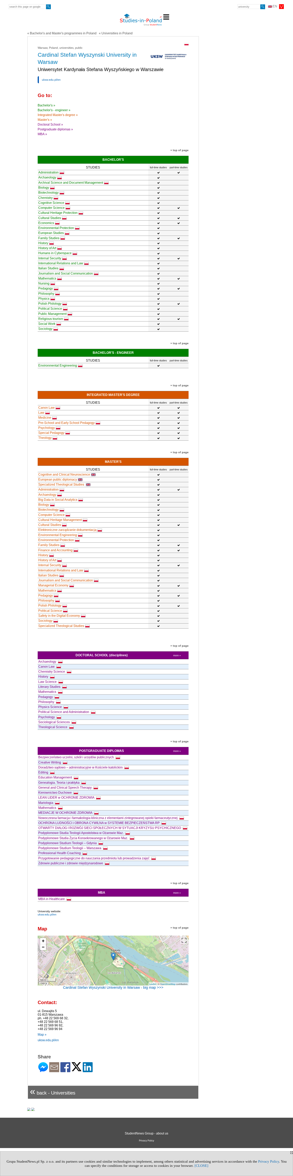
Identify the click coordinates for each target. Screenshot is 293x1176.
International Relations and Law (60, 263)
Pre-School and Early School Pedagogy (66, 422)
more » (177, 655)
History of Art (47, 248)
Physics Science (50, 707)
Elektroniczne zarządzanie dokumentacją (67, 529)
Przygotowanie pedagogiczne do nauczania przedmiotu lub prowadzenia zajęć (94, 858)
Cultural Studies (49, 218)
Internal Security (49, 258)
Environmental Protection (56, 228)
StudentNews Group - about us (146, 1133)
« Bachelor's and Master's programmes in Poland (61, 33)
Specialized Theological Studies (61, 484)
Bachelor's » (46, 105)
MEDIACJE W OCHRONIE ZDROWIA (65, 812)
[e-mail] (54, 1070)
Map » (42, 1034)
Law (41, 412)
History (43, 243)
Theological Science (53, 727)
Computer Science (51, 207)
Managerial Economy (53, 585)
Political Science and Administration (64, 712)
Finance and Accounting (55, 550)
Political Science (50, 308)
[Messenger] (43, 1070)
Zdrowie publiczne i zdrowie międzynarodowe (71, 863)
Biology (43, 187)
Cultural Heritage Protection (58, 212)
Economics (46, 223)
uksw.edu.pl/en (51, 79)
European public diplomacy (57, 479)
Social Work (46, 323)
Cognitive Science (51, 202)
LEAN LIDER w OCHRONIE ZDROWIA (66, 797)
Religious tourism (50, 318)
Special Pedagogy (51, 432)
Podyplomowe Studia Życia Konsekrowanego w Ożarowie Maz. (83, 838)
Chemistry (45, 197)
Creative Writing (50, 762)
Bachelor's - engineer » (54, 110)
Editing (43, 772)
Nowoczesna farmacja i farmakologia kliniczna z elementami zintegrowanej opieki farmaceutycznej (108, 818)
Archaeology (47, 177)
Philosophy (46, 293)
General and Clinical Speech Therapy (65, 787)
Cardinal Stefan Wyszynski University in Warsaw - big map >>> (113, 988)
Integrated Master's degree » (58, 115)
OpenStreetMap (167, 984)
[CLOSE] (201, 1166)
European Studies (51, 233)
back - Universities (52, 1091)
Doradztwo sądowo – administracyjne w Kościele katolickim (80, 767)
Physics (43, 298)
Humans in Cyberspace (55, 253)
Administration (48, 172)
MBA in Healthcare (52, 899)
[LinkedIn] (88, 1070)
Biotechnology (48, 192)
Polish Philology (49, 303)
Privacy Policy (268, 1161)
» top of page (179, 150)
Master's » (45, 119)
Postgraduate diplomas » (55, 129)
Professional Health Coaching (60, 853)
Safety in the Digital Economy (59, 615)
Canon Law (46, 407)
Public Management (52, 313)
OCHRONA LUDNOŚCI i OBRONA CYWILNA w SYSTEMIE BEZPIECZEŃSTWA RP (99, 823)
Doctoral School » (50, 124)
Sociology (45, 328)
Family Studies (48, 238)
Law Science (47, 681)
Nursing (43, 283)
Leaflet (152, 984)
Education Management (55, 777)
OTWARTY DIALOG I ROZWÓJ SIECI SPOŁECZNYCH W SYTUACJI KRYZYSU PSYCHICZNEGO (110, 828)
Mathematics (47, 278)
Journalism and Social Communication (65, 273)
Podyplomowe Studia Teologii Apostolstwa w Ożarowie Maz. (81, 833)
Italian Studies (48, 268)
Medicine (44, 417)
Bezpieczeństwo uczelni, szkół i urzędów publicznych (76, 757)
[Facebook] (65, 1070)
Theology (45, 437)
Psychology (46, 427)
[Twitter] (77, 1069)
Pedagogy (45, 288)
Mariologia (46, 802)
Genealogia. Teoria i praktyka (59, 782)
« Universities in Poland (116, 33)
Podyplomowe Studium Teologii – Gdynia (67, 843)
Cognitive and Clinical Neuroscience (64, 474)
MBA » (42, 134)
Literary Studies (49, 686)
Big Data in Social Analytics (57, 499)
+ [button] (43, 940)
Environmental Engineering (57, 365)
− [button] (43, 947)
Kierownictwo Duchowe (55, 792)
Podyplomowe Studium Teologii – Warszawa (70, 848)
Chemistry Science (52, 671)
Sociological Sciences (54, 722)
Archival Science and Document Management (70, 182)
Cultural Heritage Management (60, 520)
